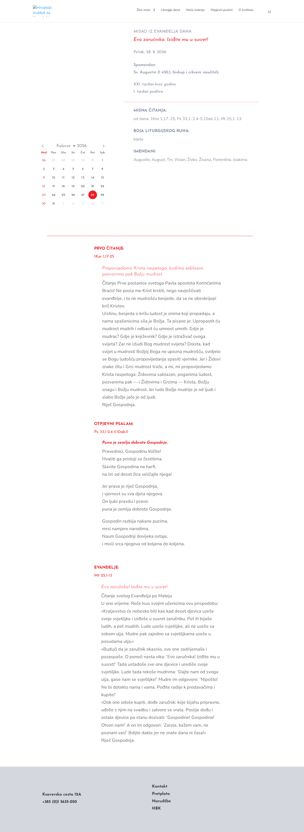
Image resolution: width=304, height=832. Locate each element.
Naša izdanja (195, 10)
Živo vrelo (143, 10)
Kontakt (159, 787)
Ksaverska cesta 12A (61, 795)
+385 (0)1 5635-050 (59, 802)
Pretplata (161, 794)
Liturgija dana (170, 10)
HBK (156, 809)
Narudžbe (161, 801)
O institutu (246, 10)
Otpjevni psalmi (222, 10)
